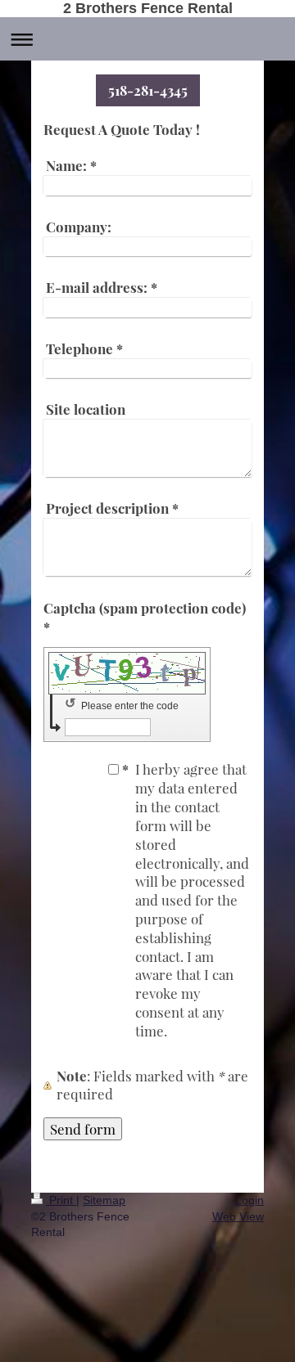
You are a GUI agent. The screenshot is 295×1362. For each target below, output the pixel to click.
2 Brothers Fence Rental (148, 8)
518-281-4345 (148, 90)
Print (61, 1200)
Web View (238, 1216)
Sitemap (104, 1200)
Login (249, 1200)
